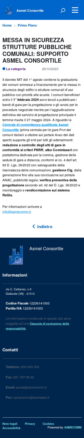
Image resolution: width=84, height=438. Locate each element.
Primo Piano (27, 25)
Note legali (9, 424)
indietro (44, 226)
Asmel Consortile (30, 10)
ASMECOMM (73, 427)
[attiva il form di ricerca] (62, 10)
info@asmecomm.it (16, 211)
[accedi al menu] (75, 10)
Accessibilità (11, 428)
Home (7, 25)
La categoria (16, 68)
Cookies (48, 424)
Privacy (30, 424)
